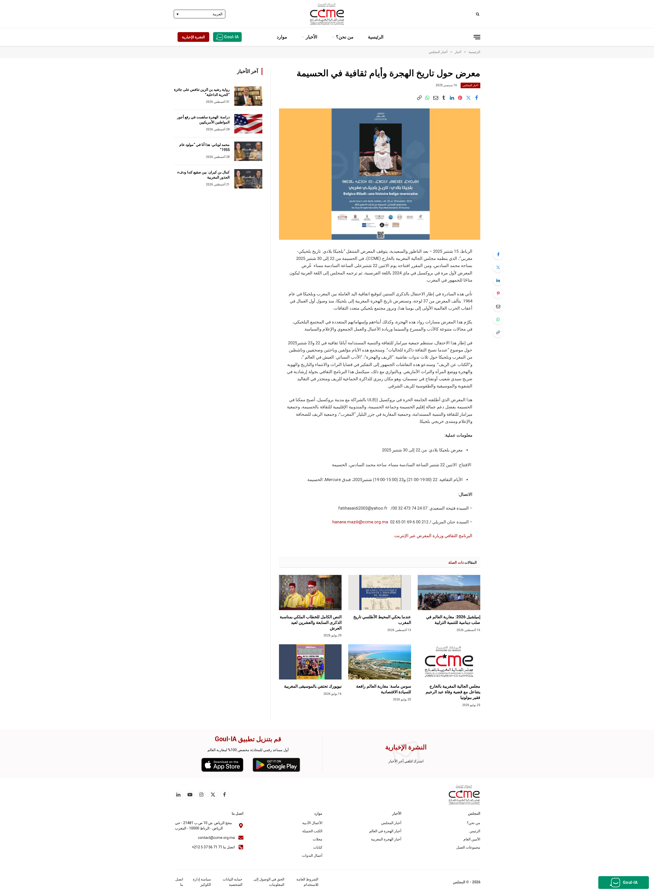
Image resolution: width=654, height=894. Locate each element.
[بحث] (478, 14)
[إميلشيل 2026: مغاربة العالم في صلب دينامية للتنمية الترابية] (449, 592)
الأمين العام (471, 839)
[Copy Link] (419, 98)
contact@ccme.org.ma (216, 838)
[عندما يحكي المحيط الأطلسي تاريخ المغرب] (379, 592)
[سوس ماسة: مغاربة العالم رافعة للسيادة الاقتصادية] (379, 661)
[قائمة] (477, 37)
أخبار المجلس (470, 85)
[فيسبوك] (498, 254)
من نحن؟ (345, 37)
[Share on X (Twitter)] (468, 98)
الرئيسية (375, 37)
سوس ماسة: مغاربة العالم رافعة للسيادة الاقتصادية (383, 689)
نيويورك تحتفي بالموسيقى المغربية (313, 686)
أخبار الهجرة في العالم (385, 831)
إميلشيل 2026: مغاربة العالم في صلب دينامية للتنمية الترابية (453, 619)
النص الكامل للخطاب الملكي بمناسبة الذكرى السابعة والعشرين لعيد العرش (311, 622)
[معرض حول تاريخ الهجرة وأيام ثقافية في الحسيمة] (379, 174)
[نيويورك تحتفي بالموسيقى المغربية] (310, 661)
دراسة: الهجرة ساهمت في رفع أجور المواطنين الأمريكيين (203, 119)
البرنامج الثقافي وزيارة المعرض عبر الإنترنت (433, 535)
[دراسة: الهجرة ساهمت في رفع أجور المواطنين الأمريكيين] (248, 123)
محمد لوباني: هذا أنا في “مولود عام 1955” (204, 147)
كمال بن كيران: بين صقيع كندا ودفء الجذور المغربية (203, 174)
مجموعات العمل (468, 847)
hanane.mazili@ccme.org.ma (360, 522)
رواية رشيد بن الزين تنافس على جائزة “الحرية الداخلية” (202, 92)
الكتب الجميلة (312, 831)
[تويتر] (498, 267)
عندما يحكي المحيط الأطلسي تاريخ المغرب (382, 619)
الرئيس (475, 831)
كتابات (317, 847)
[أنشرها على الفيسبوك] (476, 98)
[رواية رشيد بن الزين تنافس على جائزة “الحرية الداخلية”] (248, 96)
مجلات (317, 839)
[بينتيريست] (460, 98)
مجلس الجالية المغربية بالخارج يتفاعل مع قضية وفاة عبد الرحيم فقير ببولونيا (453, 692)
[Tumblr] (444, 98)
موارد (282, 37)
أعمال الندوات (312, 855)
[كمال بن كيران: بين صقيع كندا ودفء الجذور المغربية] (248, 178)
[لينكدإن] (452, 98)
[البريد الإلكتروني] (498, 306)
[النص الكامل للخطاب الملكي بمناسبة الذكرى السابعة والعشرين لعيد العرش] (310, 592)
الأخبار (311, 37)
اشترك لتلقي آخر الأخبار (406, 761)
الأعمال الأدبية (312, 823)
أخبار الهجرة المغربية (386, 839)
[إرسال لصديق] (435, 98)
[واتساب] (427, 98)
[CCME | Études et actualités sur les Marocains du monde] (327, 14)
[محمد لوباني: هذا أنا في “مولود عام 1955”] (248, 151)
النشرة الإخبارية (193, 37)
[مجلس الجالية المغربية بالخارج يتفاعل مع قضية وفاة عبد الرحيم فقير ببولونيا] (449, 661)
